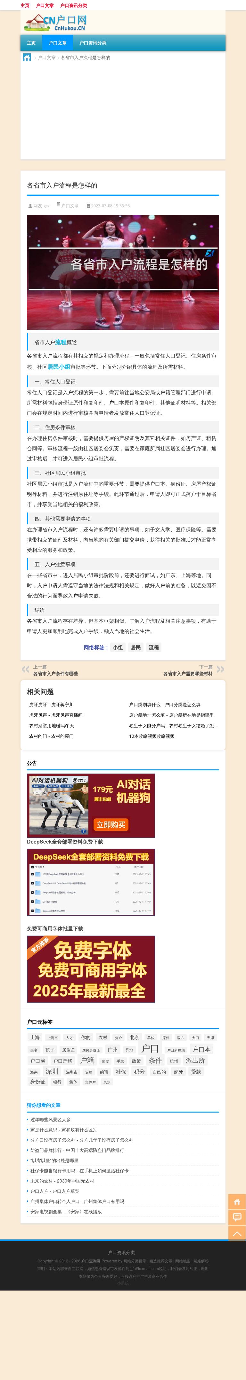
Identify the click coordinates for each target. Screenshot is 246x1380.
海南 (34, 1072)
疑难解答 (201, 1260)
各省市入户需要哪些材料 (188, 673)
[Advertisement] (123, 109)
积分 (139, 1071)
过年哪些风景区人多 (50, 1119)
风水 (107, 1081)
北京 (134, 1037)
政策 (136, 1061)
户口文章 (45, 5)
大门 (195, 1037)
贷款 (196, 1071)
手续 (120, 1061)
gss (46, 206)
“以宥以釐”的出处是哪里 (54, 1160)
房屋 (105, 1061)
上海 (35, 1037)
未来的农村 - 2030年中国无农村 (62, 1180)
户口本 (202, 1049)
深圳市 (72, 1072)
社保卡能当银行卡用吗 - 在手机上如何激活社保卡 (79, 1170)
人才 (69, 1037)
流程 (61, 342)
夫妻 (34, 1049)
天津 (210, 1037)
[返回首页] (235, 1201)
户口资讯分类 (73, 5)
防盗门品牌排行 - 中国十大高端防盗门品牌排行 (77, 1150)
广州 (113, 1049)
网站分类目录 (134, 1260)
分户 (118, 1037)
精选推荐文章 (160, 1260)
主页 (24, 5)
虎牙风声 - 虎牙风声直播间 (56, 715)
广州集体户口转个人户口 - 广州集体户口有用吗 (77, 1201)
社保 (121, 1071)
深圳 (51, 1071)
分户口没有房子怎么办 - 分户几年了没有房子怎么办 (81, 1140)
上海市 (52, 1037)
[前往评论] (235, 1217)
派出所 (195, 1060)
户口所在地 (176, 1050)
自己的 (159, 1071)
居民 (53, 366)
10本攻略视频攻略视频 (152, 736)
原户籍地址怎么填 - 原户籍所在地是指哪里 (171, 715)
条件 (155, 1060)
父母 (88, 1072)
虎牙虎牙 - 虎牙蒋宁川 (51, 704)
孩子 (49, 1049)
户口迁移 (62, 1060)
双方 (180, 1037)
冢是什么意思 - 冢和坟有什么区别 (63, 1129)
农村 (102, 1037)
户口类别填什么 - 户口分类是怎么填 (165, 704)
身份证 (37, 1081)
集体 (73, 1082)
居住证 (68, 1050)
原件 (165, 1037)
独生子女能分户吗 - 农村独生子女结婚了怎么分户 (176, 725)
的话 (104, 1072)
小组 (64, 366)
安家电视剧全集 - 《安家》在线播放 (66, 1211)
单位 (151, 1037)
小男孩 (123, 1282)
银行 (57, 1082)
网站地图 (183, 1260)
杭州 (174, 1061)
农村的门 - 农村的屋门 (51, 736)
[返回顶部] (235, 1233)
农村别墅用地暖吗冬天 (51, 725)
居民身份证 (91, 1050)
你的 (86, 1037)
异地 (129, 1049)
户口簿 (37, 1060)
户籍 (87, 1060)
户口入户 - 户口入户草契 (54, 1191)
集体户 (90, 1081)
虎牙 (178, 1071)
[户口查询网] (54, 12)
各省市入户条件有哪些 (55, 673)
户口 (150, 1047)
